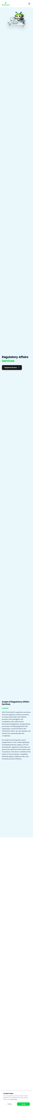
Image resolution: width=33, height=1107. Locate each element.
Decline (10, 1104)
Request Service (10, 367)
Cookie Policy (13, 1099)
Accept (23, 1104)
